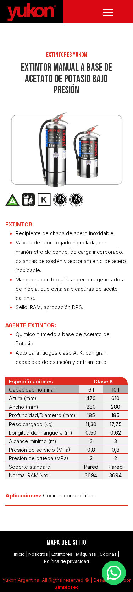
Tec (74, 587)
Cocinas (108, 554)
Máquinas (86, 554)
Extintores (61, 554)
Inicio (19, 554)
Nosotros (38, 554)
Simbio (62, 587)
